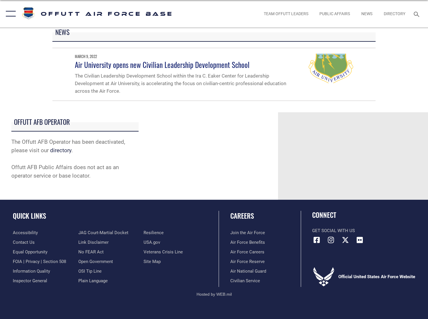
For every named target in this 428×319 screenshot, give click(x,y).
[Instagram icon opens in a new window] (331, 240)
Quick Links (29, 216)
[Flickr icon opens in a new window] (359, 240)
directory (60, 150)
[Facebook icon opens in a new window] (316, 240)
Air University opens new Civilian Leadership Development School (162, 64)
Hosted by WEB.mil (214, 294)
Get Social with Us (333, 230)
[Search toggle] (417, 13)
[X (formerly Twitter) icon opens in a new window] (345, 240)
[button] (9, 14)
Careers (242, 216)
